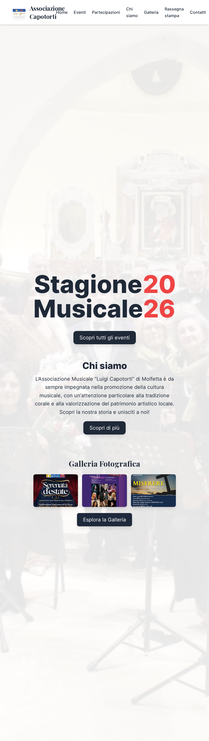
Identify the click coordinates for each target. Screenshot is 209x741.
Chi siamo (132, 12)
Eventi (80, 12)
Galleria (151, 12)
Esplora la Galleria (104, 520)
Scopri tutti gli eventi (105, 338)
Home (62, 12)
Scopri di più (104, 428)
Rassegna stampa (174, 12)
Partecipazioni (106, 12)
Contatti (198, 12)
